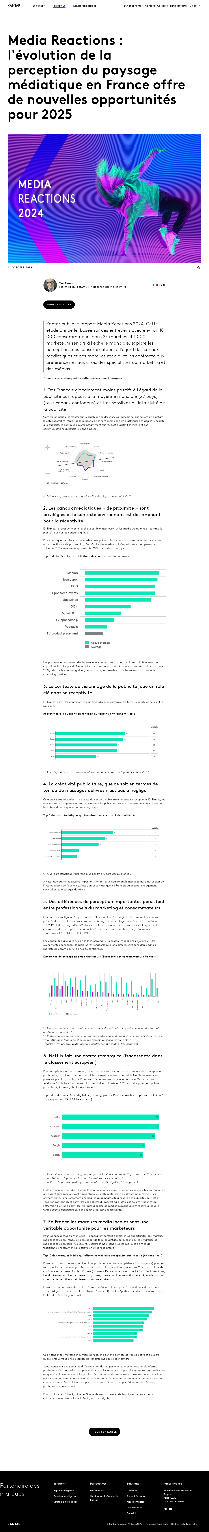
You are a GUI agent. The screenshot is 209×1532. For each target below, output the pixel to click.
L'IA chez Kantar (133, 6)
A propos (150, 6)
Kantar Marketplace (84, 6)
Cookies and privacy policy (184, 1524)
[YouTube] (165, 1509)
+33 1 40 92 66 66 (174, 1501)
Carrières (162, 6)
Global (193, 6)
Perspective (59, 6)
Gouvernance (134, 1507)
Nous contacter (178, 6)
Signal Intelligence (64, 1490)
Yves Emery (65, 1398)
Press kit (131, 1513)
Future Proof (97, 1490)
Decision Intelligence (65, 1496)
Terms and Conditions (157, 1524)
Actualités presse (136, 1496)
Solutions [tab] (38, 6)
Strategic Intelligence (66, 1502)
